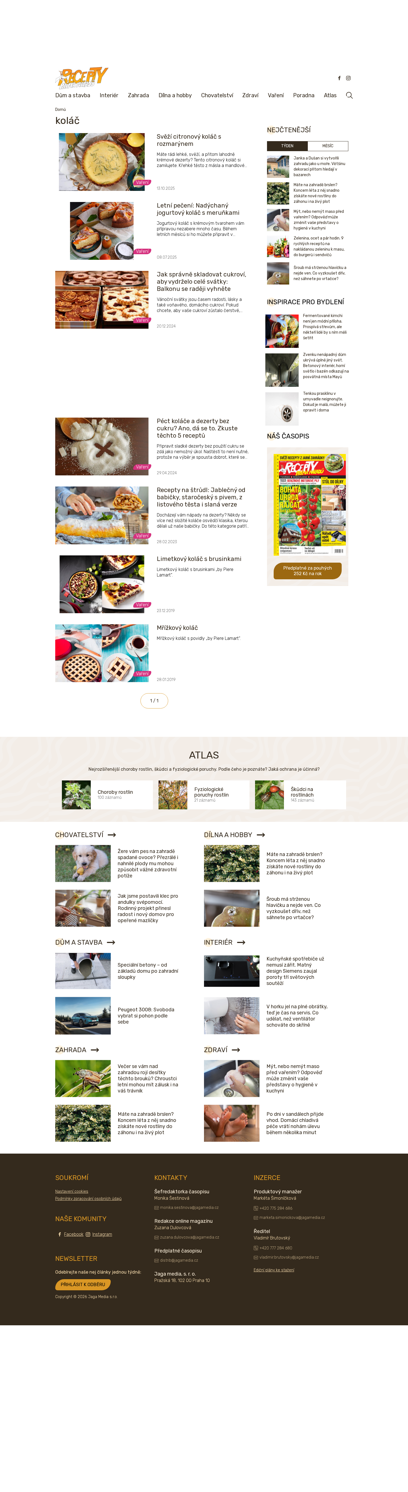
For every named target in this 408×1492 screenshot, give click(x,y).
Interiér (109, 95)
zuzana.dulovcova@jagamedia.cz (189, 1237)
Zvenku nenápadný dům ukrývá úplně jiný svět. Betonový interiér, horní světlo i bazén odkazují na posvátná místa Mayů (326, 365)
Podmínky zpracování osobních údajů (88, 1198)
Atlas (330, 95)
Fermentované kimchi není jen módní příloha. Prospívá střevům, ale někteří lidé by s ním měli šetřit (325, 326)
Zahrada (138, 95)
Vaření (276, 95)
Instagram (102, 1234)
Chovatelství (217, 95)
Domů (60, 109)
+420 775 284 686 (276, 1208)
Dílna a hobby (175, 95)
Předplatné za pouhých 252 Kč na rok (307, 570)
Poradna (303, 95)
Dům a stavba (72, 95)
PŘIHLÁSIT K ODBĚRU (83, 1284)
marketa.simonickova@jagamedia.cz (292, 1217)
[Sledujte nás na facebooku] (339, 78)
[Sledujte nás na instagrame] (348, 78)
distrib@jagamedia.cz (179, 1260)
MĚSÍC (328, 146)
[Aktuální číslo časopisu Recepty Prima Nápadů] (310, 559)
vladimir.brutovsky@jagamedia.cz (289, 1257)
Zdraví (250, 95)
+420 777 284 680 (276, 1248)
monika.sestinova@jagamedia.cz (189, 1207)
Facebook (74, 1234)
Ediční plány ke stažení (274, 1270)
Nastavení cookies (71, 1191)
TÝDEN (287, 146)
